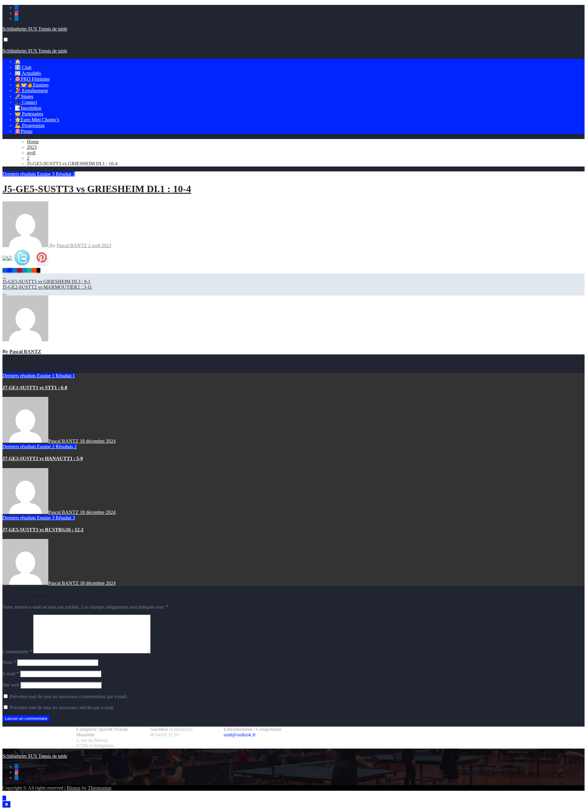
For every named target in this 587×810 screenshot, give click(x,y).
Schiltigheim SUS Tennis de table (34, 28)
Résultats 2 (66, 446)
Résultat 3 (65, 174)
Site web (10, 684)
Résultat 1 (65, 375)
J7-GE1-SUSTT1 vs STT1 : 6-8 (34, 387)
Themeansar (99, 787)
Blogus (73, 787)
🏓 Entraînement (31, 90)
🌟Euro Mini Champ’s (37, 119)
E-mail (10, 673)
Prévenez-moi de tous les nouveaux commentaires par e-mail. (68, 696)
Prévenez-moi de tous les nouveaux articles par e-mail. (62, 707)
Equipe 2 (46, 446)
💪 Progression (30, 125)
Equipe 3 (46, 174)
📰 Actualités (28, 73)
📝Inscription (28, 108)
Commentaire (17, 651)
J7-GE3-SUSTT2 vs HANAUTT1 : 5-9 (42, 458)
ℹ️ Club (23, 67)
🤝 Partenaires (29, 113)
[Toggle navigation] (5, 45)
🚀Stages (24, 96)
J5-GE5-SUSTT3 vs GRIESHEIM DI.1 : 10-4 (96, 188)
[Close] (6, 804)
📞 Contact (26, 102)
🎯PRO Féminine (32, 79)
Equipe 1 (46, 375)
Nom (9, 662)
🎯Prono (23, 131)
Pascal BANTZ (72, 245)
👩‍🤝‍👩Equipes (32, 84)
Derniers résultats (19, 174)
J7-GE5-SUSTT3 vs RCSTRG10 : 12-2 (42, 529)
